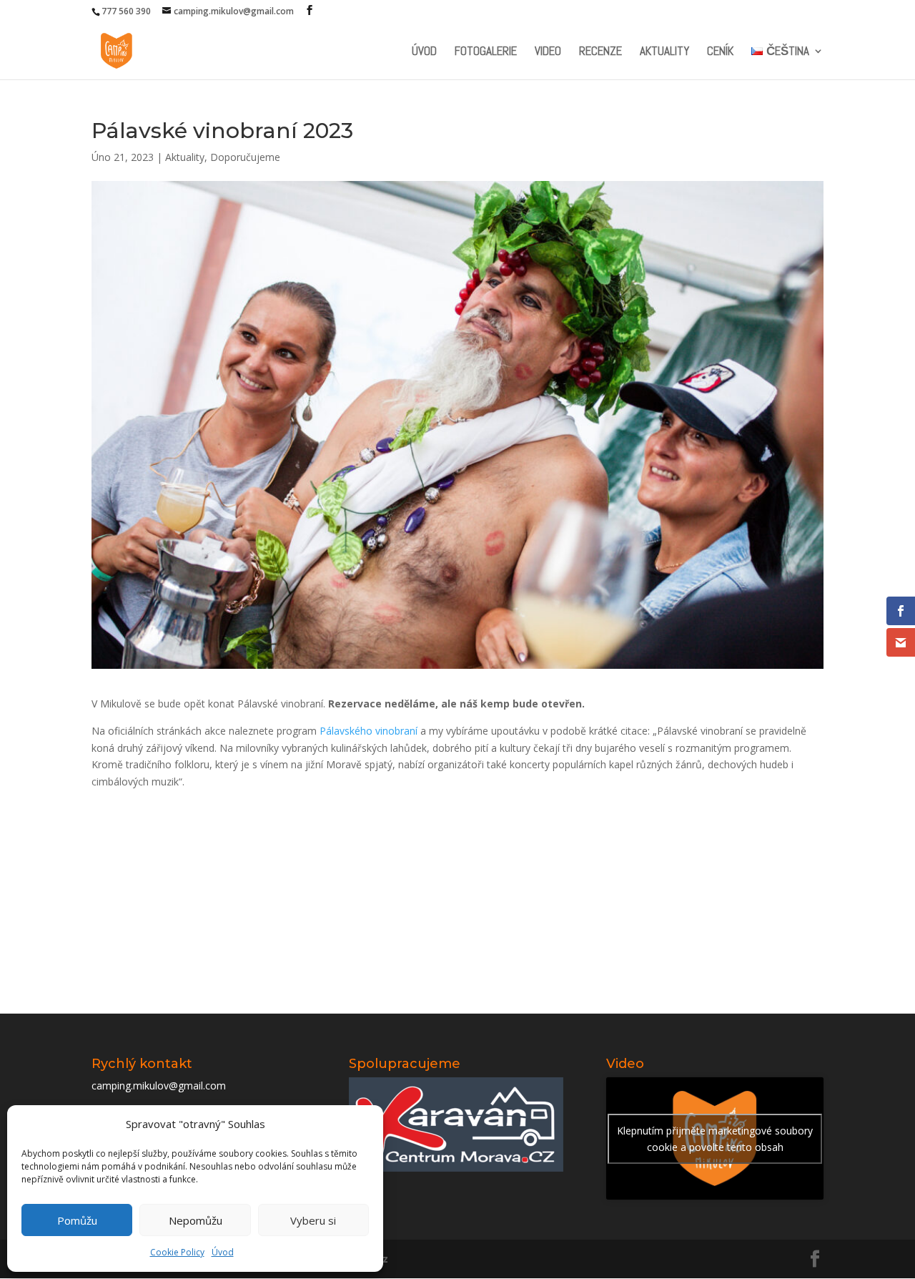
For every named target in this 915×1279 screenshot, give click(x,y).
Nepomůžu (195, 1220)
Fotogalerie (486, 52)
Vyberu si (313, 1220)
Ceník (720, 52)
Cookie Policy (177, 1252)
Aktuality (664, 52)
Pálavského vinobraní (368, 730)
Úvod (223, 1252)
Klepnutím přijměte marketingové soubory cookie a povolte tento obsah (715, 1139)
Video (548, 52)
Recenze (600, 52)
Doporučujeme (245, 157)
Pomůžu (77, 1220)
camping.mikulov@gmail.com (159, 1085)
